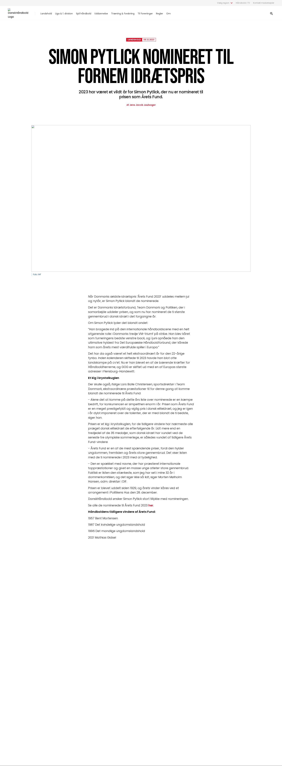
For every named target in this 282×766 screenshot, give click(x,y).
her (150, 505)
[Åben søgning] (271, 13)
